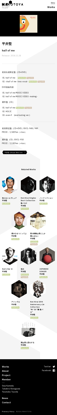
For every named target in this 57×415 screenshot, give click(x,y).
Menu (53, 3)
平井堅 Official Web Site (14, 152)
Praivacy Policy (8, 411)
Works (5, 366)
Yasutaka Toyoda (10, 392)
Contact (6, 402)
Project (6, 375)
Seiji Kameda (8, 386)
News (5, 398)
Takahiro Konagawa (11, 389)
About (5, 371)
